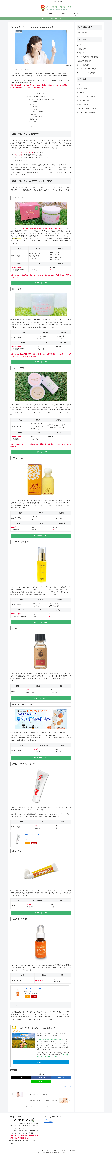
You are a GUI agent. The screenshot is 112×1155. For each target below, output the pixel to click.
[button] (100, 32)
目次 (38, 93)
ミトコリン (47, 1124)
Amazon (27, 843)
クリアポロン (33, 101)
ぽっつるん (33, 121)
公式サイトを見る (42, 283)
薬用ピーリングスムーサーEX (38, 119)
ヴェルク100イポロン (36, 124)
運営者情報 (72, 1150)
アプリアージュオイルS (36, 111)
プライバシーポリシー (63, 1150)
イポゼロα (33, 114)
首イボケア (14, 1070)
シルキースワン (34, 106)
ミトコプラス (48, 1122)
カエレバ (30, 991)
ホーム (38, 1150)
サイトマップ (53, 1150)
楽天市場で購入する (42, 698)
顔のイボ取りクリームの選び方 (37, 97)
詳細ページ (40, 1062)
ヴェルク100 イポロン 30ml (32, 988)
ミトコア (47, 1119)
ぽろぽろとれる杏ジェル (37, 116)
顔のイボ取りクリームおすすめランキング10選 (41, 99)
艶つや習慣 (33, 104)
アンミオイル (33, 109)
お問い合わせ (45, 1150)
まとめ (30, 126)
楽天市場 (34, 843)
